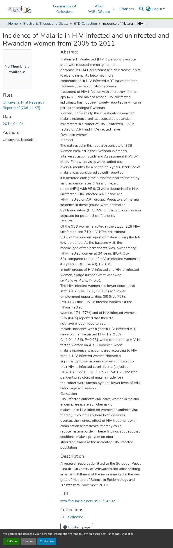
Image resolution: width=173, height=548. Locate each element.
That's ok (11, 541)
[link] (29, 105)
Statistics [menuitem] (126, 9)
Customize (47, 541)
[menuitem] (100, 9)
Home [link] (13, 23)
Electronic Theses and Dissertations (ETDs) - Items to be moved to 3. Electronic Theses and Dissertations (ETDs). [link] (45, 23)
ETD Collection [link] (85, 23)
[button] (26, 8)
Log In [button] (157, 9)
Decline (28, 541)
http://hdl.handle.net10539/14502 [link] (87, 501)
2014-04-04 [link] (13, 123)
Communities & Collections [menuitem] (65, 9)
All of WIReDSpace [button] (99, 9)
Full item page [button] (78, 527)
